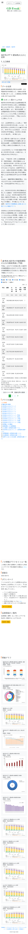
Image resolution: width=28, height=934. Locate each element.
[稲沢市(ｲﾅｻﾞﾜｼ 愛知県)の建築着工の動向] (14, 785)
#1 (3, 50)
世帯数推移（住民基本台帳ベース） (12, 433)
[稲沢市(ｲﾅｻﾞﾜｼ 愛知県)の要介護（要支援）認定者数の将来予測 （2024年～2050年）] (14, 672)
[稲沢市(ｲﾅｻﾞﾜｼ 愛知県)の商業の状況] (14, 763)
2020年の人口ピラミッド (9, 411)
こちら (25, 567)
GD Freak (13, 8)
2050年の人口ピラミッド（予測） (12, 422)
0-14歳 (9, 280)
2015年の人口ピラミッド (9, 410)
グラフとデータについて (12, 927)
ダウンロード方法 (6, 82)
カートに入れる (7, 606)
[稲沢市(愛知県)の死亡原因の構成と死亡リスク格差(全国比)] (14, 696)
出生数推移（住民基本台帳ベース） (12, 435)
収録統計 (3, 927)
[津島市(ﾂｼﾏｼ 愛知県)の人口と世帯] (14, 850)
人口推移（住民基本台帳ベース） (12, 428)
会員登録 (17, 3)
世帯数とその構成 (7, 424)
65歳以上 (23, 280)
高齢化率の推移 (6, 404)
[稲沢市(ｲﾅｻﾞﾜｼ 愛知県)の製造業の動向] (14, 807)
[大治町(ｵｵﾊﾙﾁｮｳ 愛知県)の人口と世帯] (14, 916)
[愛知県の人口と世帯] (14, 718)
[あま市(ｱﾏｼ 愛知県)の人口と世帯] (14, 894)
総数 (4, 280)
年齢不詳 (5, 282)
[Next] (17, 395)
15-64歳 (16, 280)
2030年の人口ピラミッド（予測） (11, 415)
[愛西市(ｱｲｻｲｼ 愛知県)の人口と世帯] (14, 872)
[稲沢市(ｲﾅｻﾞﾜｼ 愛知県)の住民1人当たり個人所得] (14, 741)
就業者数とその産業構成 (9, 426)
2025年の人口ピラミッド (9, 413)
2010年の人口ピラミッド (9, 408)
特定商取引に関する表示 (12, 929)
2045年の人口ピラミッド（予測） (12, 420)
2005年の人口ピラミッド (9, 406)
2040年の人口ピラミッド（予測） (12, 419)
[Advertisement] (14, 27)
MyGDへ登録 (5, 622)
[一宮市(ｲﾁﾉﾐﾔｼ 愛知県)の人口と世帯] (14, 829)
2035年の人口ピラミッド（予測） (11, 417)
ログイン (10, 3)
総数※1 (11, 282)
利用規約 (21, 929)
